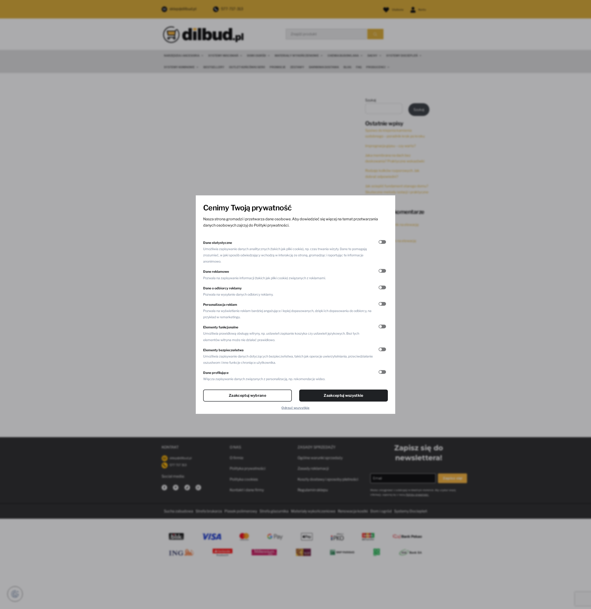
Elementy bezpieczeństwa (223, 350)
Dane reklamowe (216, 271)
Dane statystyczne (217, 242)
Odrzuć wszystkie (295, 408)
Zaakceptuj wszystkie (343, 395)
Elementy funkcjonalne (220, 327)
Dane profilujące (216, 373)
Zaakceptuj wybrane (247, 395)
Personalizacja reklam (220, 304)
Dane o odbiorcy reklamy (222, 288)
